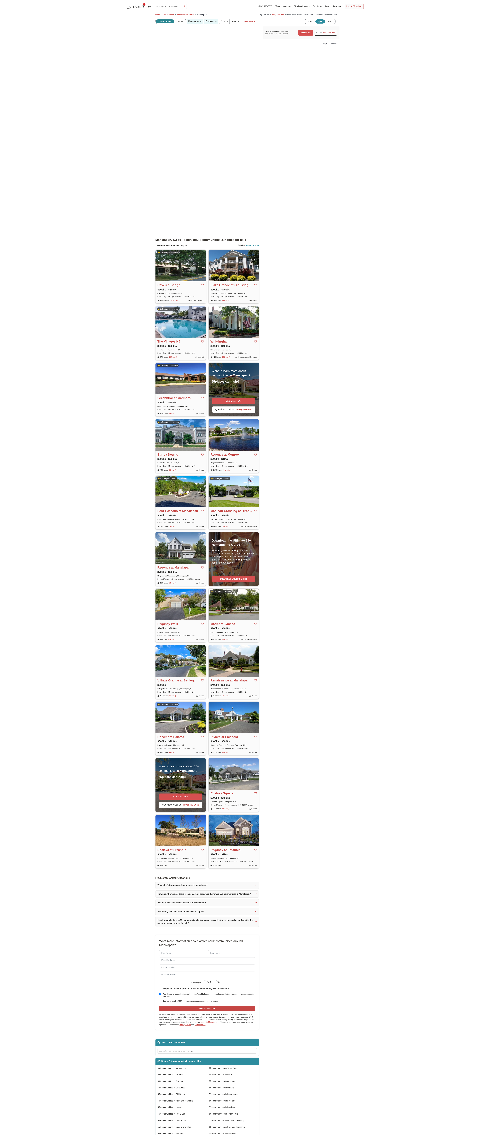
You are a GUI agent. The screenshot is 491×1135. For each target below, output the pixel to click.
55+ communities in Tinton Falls (223, 1114)
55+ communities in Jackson (222, 1081)
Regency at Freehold (225, 850)
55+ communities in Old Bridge (171, 1094)
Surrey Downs (167, 454)
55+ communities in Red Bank (171, 1114)
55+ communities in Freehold (222, 1101)
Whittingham (219, 341)
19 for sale (174, 300)
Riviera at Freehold (224, 737)
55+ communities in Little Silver (172, 1120)
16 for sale (172, 357)
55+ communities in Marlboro (222, 1107)
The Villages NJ (168, 341)
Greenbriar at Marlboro (174, 398)
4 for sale (225, 526)
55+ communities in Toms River (223, 1068)
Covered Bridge (168, 285)
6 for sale (172, 470)
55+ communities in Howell (170, 1107)
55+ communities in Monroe (170, 1074)
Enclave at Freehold (171, 850)
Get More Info (233, 401)
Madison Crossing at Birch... (231, 511)
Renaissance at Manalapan (229, 680)
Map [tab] (330, 21)
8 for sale (172, 413)
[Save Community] (202, 285)
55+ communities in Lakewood (171, 1088)
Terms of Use (200, 1025)
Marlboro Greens (222, 624)
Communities (165, 21)
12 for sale (225, 357)
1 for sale (172, 752)
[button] (207, 885)
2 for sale (225, 639)
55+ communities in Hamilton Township (175, 1101)
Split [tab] (320, 21)
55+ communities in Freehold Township (227, 1127)
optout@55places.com (210, 1022)
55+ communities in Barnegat (171, 1081)
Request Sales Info (207, 1008)
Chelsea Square (221, 793)
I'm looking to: (195, 983)
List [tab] (310, 21)
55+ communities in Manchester (172, 1068)
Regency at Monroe (224, 454)
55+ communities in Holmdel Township (226, 1120)
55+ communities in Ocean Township (174, 1127)
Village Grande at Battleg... (177, 680)
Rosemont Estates (170, 737)
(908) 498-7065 (265, 6)
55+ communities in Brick (220, 1074)
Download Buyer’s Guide (233, 579)
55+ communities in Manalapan (223, 1094)
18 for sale (225, 300)
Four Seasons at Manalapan (177, 511)
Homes (180, 21)
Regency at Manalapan (173, 567)
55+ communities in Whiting (221, 1088)
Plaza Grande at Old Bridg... (230, 285)
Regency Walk (167, 624)
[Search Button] (183, 6)
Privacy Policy (185, 1025)
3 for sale (172, 583)
